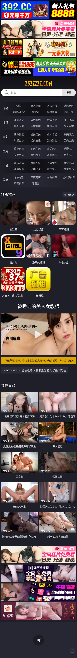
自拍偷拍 (36, 120)
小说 (5, 165)
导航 (5, 180)
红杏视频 (19, 183)
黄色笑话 (52, 169)
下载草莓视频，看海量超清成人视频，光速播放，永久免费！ (38, 360)
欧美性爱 (69, 134)
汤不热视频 (68, 177)
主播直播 (52, 126)
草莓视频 (52, 177)
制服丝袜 (19, 140)
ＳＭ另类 (69, 126)
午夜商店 (36, 177)
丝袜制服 (36, 126)
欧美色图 (52, 148)
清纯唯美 (36, 154)
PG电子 (19, 105)
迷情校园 (19, 169)
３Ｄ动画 (69, 120)
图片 (5, 151)
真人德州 (36, 105)
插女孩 (19, 177)
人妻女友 (52, 163)
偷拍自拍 (36, 134)
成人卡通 (52, 134)
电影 (5, 137)
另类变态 (69, 140)
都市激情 (19, 163)
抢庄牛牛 (69, 111)
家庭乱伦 (36, 163)
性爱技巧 (69, 169)
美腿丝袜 (19, 154)
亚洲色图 (36, 148)
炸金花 (35, 111)
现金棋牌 (52, 111)
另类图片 (69, 154)
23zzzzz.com (38, 83)
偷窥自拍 (19, 148)
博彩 (5, 108)
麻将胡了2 (19, 111)
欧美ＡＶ (52, 120)
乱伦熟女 (52, 140)
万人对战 (52, 105)
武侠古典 (69, 163)
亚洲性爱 (19, 134)
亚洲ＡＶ (19, 120)
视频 (5, 123)
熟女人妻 (19, 126)
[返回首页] (72, 650)
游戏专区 (69, 105)
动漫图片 (69, 148)
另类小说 (36, 169)
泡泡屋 (35, 183)
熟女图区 (52, 154)
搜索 (68, 92)
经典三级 (36, 140)
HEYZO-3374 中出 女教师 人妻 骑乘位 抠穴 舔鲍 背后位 (35, 370)
